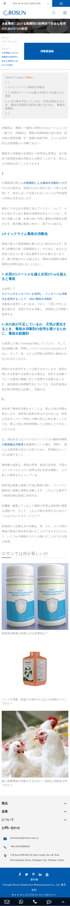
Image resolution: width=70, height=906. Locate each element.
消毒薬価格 (47, 51)
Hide (29, 77)
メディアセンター (10, 41)
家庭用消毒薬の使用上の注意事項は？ (25, 633)
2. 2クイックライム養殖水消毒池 (25, 87)
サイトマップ (19, 894)
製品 (5, 803)
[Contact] (49, 901)
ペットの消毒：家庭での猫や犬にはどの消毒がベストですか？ (34, 701)
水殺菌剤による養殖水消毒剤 (41, 182)
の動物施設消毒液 (12, 444)
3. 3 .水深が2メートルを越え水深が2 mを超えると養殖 (35, 94)
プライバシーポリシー (42, 894)
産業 (5, 811)
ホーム (5, 37)
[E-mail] (7, 901)
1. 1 (7, 82)
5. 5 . (8, 113)
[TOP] (63, 901)
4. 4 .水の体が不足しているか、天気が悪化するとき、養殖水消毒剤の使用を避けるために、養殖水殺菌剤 (35, 105)
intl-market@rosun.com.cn (24, 837)
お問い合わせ (11, 828)
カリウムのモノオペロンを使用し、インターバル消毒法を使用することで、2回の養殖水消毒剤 (34, 296)
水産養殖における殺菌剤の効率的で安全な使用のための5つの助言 (10, 59)
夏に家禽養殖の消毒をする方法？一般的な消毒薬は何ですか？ (34, 783)
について (8, 819)
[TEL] (35, 901)
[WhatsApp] (21, 901)
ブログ (5, 49)
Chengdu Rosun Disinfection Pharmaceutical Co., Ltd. (31, 884)
